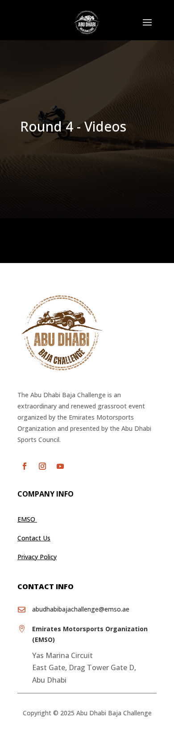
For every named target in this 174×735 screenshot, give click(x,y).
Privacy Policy (37, 556)
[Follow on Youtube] (60, 466)
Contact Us (33, 538)
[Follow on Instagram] (42, 466)
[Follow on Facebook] (24, 466)
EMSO (27, 519)
